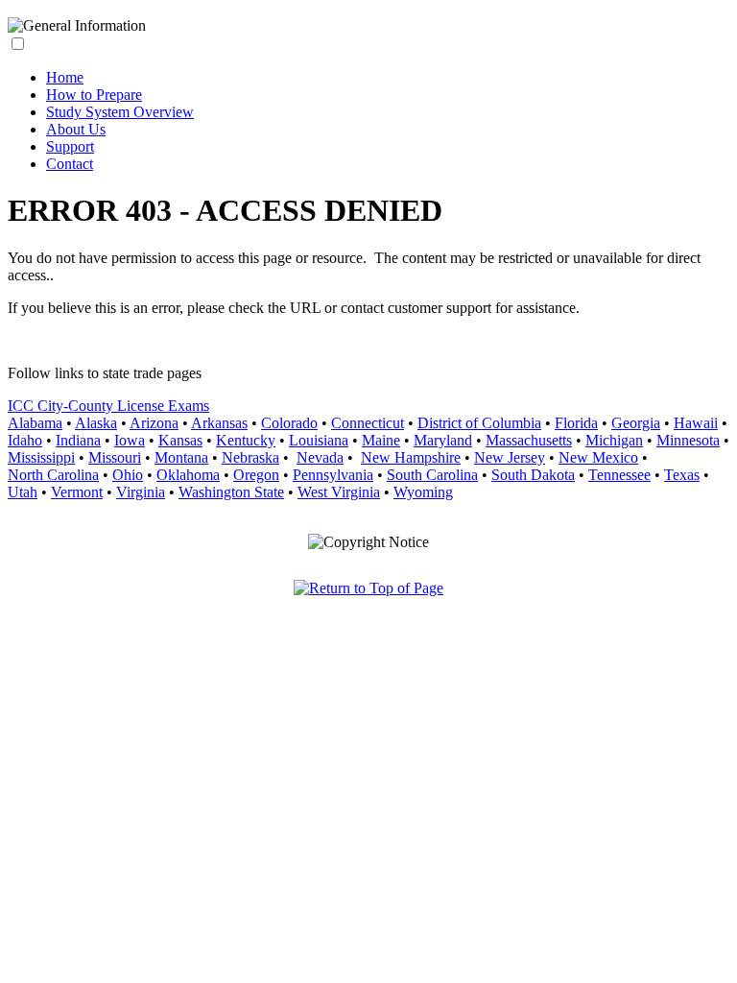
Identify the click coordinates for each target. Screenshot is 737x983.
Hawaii (696, 423)
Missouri (114, 457)
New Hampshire (411, 457)
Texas (682, 475)
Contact (69, 164)
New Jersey (509, 457)
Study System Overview (120, 112)
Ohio (127, 475)
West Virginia (338, 492)
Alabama (35, 423)
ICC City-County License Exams (108, 405)
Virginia (140, 492)
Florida (576, 423)
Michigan (614, 440)
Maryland (443, 440)
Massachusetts (529, 440)
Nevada (320, 457)
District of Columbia (479, 423)
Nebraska (250, 457)
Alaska (96, 423)
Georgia (635, 423)
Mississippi (41, 457)
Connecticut (367, 423)
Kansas (180, 440)
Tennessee (619, 475)
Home (64, 77)
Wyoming (423, 492)
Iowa (129, 440)
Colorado (289, 423)
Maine (381, 440)
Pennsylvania (333, 475)
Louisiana (318, 440)
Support (70, 146)
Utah (22, 492)
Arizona (154, 423)
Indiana (78, 440)
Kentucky (245, 440)
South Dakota (533, 475)
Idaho (25, 440)
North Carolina (53, 475)
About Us (76, 129)
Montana (181, 457)
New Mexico (598, 457)
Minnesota (688, 440)
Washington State (231, 492)
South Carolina (432, 475)
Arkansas (219, 423)
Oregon (256, 475)
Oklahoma (188, 475)
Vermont (77, 492)
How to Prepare (94, 94)
